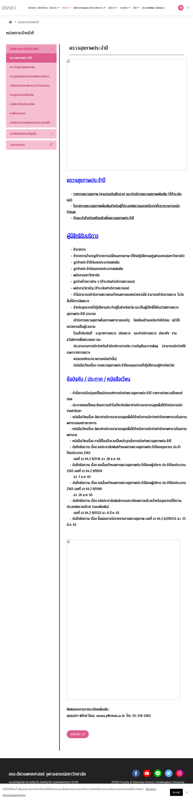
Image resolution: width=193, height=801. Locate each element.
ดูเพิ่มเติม (76, 734)
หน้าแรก (32, 8)
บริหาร (65, 8)
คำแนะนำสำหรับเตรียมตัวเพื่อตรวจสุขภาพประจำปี (103, 218)
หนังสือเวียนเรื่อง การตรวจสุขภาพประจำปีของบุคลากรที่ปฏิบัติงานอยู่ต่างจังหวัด (124, 365)
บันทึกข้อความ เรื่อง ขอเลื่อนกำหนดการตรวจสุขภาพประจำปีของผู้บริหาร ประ (120, 482)
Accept (176, 792)
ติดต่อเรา (160, 8)
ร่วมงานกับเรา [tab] (17, 145)
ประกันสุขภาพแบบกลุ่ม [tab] (22, 67)
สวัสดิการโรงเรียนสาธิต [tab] (22, 104)
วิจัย (135, 8)
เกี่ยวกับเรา (42, 8)
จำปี (168, 441)
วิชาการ (53, 8)
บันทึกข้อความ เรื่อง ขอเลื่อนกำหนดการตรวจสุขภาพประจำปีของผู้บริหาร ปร (118, 465)
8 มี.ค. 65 (110, 512)
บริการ (111, 8)
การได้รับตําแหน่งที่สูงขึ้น (23, 133)
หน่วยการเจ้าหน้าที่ (28, 22)
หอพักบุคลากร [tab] (18, 113)
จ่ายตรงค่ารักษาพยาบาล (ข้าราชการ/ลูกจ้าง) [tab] (33, 85)
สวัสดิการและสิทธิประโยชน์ (24, 49)
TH (180, 7)
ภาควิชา (124, 8)
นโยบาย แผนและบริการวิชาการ (88, 8)
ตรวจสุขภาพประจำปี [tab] (21, 58)
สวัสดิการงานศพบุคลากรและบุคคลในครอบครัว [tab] (33, 122)
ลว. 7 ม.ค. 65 (82, 476)
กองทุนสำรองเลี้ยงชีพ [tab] (22, 95)
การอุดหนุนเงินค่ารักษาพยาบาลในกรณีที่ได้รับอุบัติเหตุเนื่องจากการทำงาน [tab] (33, 76)
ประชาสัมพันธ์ (148, 8)
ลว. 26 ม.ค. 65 (84, 495)
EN (187, 7)
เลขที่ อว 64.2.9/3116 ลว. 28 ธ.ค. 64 (97, 459)
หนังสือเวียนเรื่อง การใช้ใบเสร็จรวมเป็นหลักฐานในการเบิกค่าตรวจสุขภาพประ (119, 441)
